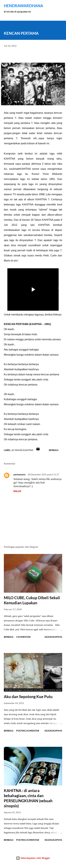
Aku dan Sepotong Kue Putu (28, 696)
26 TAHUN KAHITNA (22, 450)
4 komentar (23, 636)
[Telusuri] (52, 6)
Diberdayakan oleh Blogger (35, 858)
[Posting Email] (38, 450)
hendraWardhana (23, 5)
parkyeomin (19, 474)
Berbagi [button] (53, 450)
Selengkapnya (53, 636)
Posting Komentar (27, 730)
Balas (17, 490)
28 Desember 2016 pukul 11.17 (43, 474)
